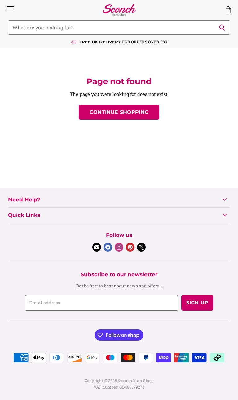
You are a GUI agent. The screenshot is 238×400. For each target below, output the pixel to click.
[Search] (222, 27)
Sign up (197, 303)
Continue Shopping (119, 112)
